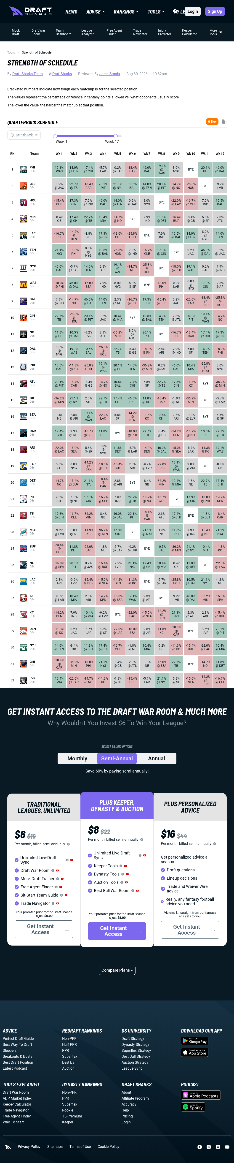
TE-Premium (72, 1116)
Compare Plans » (117, 970)
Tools (11, 52)
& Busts (26, 1056)
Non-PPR (69, 1038)
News (71, 11)
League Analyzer (87, 32)
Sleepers (9, 1050)
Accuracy (129, 1104)
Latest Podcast (15, 1068)
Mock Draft (16, 32)
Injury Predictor (164, 32)
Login (193, 11)
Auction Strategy (135, 1062)
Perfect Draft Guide (18, 1038)
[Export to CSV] (224, 121)
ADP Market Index (17, 1098)
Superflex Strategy (136, 1050)
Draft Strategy (133, 1038)
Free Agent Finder (114, 32)
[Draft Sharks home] (30, 11)
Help (125, 1110)
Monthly (77, 758)
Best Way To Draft (17, 1044)
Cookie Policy (108, 1147)
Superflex (69, 1056)
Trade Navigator (140, 32)
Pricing (127, 1116)
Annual (156, 758)
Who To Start (13, 1122)
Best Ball (69, 1062)
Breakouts (11, 1056)
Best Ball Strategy (136, 1056)
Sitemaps (55, 1147)
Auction (68, 1068)
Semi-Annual (117, 758)
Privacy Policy (29, 1147)
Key (214, 121)
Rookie (67, 1110)
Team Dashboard (64, 32)
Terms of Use (80, 1147)
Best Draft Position (18, 1062)
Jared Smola (109, 74)
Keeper (67, 1122)
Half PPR (69, 1044)
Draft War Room (38, 32)
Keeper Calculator (189, 32)
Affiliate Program (135, 1098)
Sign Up (215, 11)
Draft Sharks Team (27, 74)
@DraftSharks (60, 74)
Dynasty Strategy (135, 1044)
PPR (65, 1050)
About (126, 1092)
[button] (71, 860)
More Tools (213, 32)
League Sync (132, 1068)
